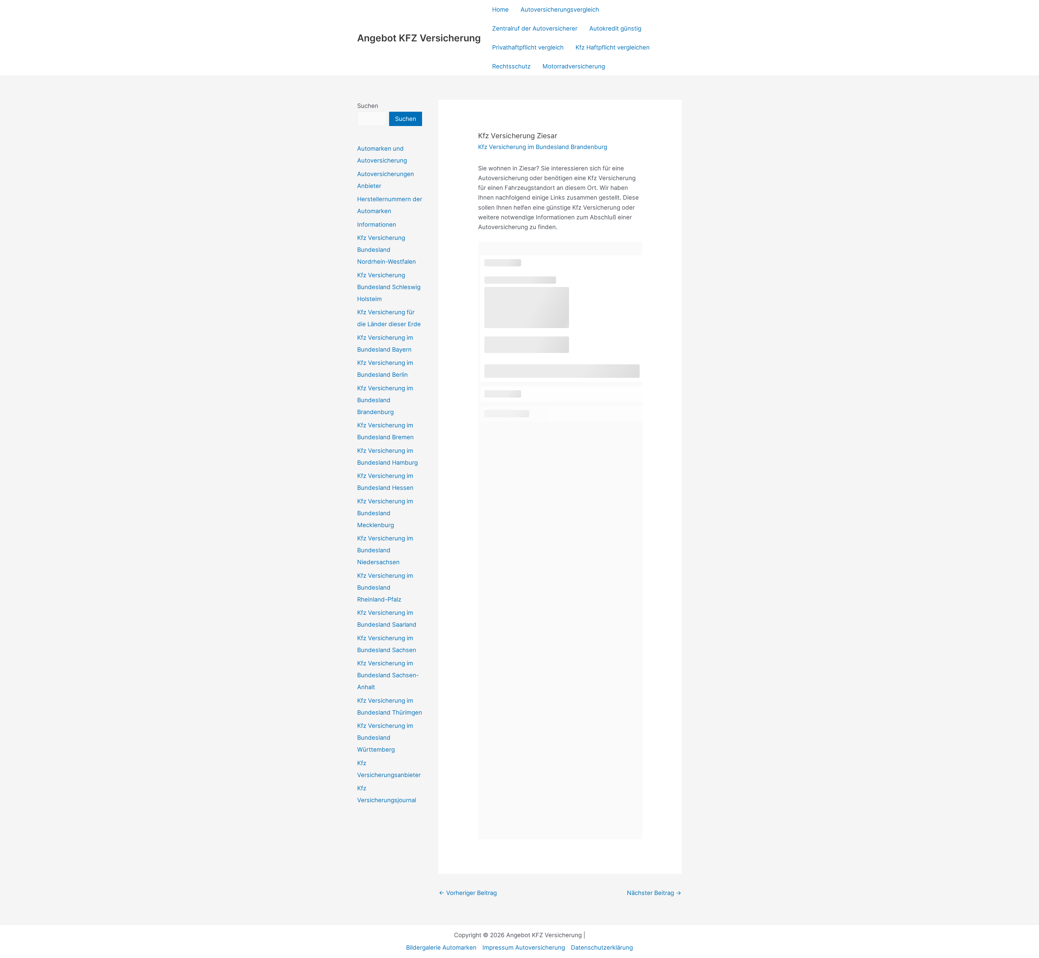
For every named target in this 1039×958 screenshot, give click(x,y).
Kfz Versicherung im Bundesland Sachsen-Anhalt (388, 675)
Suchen (367, 105)
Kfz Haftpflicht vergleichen (613, 47)
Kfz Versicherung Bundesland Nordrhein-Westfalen (386, 249)
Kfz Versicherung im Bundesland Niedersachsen (385, 550)
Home (500, 9)
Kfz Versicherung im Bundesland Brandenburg (385, 400)
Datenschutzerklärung (602, 947)
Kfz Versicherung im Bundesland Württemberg (385, 737)
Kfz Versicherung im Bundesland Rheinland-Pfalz (385, 587)
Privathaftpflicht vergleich (528, 47)
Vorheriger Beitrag (468, 892)
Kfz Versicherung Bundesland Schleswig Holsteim (388, 287)
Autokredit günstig (615, 28)
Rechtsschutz (511, 66)
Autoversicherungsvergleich (560, 9)
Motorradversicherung (573, 66)
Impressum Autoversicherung (523, 947)
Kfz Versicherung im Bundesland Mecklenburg (385, 513)
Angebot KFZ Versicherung (419, 38)
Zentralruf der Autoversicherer (534, 28)
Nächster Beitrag (654, 892)
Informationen (376, 224)
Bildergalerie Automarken (441, 947)
